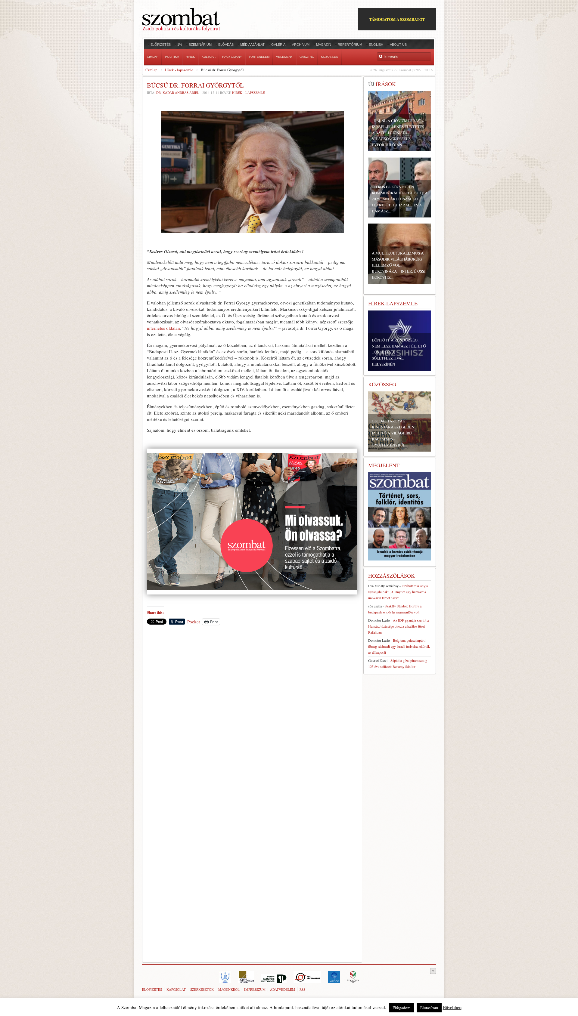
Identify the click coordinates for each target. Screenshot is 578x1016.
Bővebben (452, 1007)
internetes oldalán (163, 328)
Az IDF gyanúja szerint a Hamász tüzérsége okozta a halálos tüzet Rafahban (398, 626)
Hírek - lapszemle (179, 70)
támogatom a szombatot (397, 19)
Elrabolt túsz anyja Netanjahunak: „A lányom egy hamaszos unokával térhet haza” (398, 591)
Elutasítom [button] (429, 1007)
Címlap (151, 70)
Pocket (193, 622)
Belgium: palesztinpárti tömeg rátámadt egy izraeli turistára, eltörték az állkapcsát (399, 646)
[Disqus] (252, 713)
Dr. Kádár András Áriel (177, 92)
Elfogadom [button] (401, 1007)
